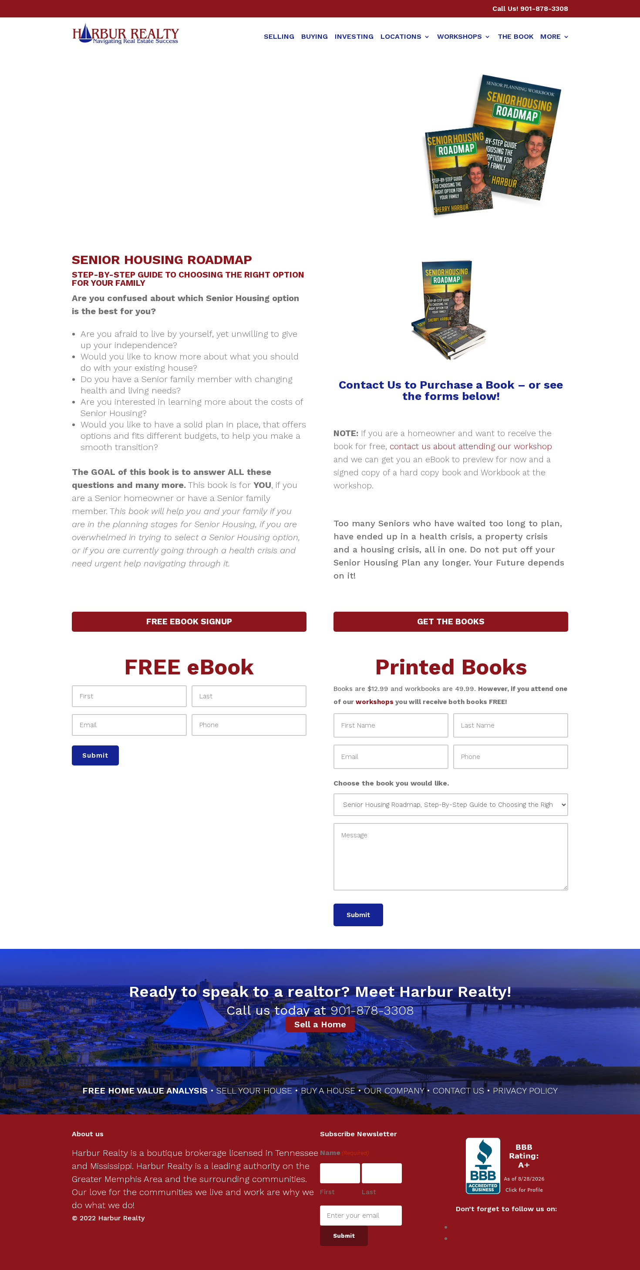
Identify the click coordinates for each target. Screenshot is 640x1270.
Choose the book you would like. (391, 783)
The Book (515, 36)
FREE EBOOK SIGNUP (189, 621)
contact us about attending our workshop (471, 446)
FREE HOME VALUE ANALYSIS (145, 1090)
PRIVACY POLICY (525, 1090)
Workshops (459, 36)
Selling (279, 36)
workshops (375, 702)
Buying (314, 36)
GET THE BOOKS (451, 621)
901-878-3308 (544, 8)
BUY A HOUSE (328, 1090)
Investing (354, 36)
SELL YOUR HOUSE (255, 1090)
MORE (550, 36)
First (327, 1192)
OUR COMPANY (394, 1090)
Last (369, 1192)
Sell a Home (320, 1024)
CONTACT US (458, 1090)
